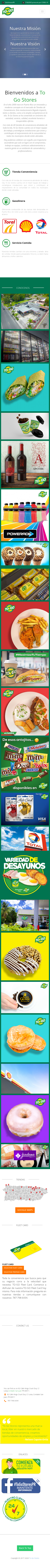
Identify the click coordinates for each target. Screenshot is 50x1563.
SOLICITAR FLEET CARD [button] (13, 1268)
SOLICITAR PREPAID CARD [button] (14, 1272)
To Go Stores (34, 1558)
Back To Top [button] (25, 1548)
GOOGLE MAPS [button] (25, 1209)
